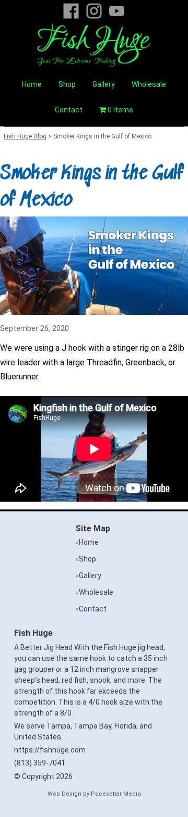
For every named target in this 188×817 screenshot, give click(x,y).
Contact (69, 110)
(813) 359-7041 (39, 763)
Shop (67, 84)
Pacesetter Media (116, 793)
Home (32, 84)
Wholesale (149, 84)
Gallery (103, 84)
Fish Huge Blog (25, 136)
